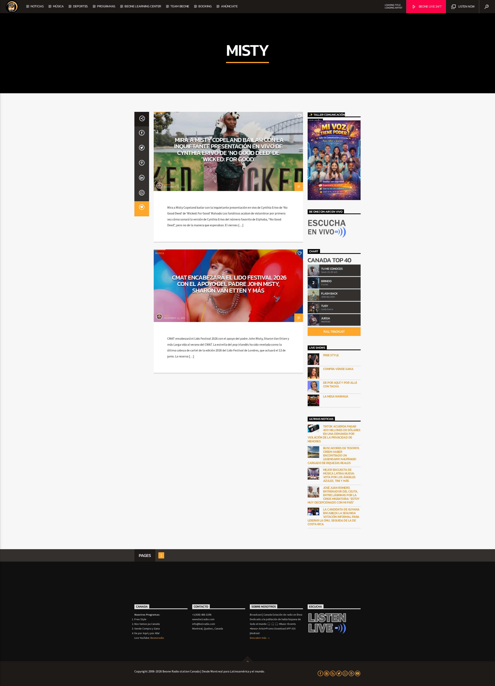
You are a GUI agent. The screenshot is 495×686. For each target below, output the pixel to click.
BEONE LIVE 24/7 (429, 6)
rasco (167, 184)
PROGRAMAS (106, 6)
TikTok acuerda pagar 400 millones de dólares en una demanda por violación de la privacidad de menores (334, 434)
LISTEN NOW (466, 6)
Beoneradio (157, 638)
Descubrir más (258, 638)
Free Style (331, 355)
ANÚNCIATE (229, 6)
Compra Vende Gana (338, 369)
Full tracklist (334, 331)
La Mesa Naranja (335, 396)
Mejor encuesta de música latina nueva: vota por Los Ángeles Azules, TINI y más (339, 475)
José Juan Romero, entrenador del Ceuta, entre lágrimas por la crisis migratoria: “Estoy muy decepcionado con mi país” (334, 495)
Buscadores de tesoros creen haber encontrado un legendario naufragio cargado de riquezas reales (333, 455)
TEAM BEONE (179, 6)
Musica (159, 115)
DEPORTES (80, 6)
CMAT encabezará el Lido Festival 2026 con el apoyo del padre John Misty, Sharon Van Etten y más (229, 284)
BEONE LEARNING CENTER (143, 6)
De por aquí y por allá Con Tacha (340, 384)
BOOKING (205, 6)
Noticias (37, 6)
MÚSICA (58, 6)
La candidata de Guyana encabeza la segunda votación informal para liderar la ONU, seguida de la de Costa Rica (333, 517)
